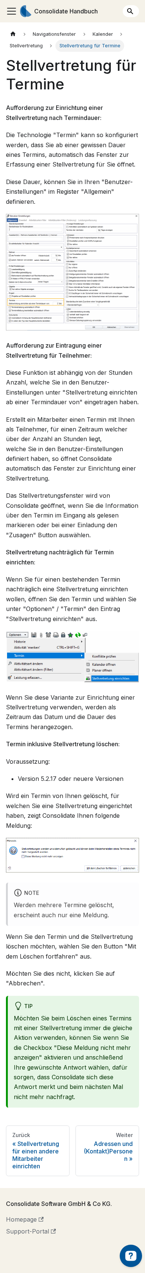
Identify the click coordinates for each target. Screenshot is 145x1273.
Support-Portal (27, 1231)
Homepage (21, 1219)
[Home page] (13, 34)
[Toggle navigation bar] (11, 11)
